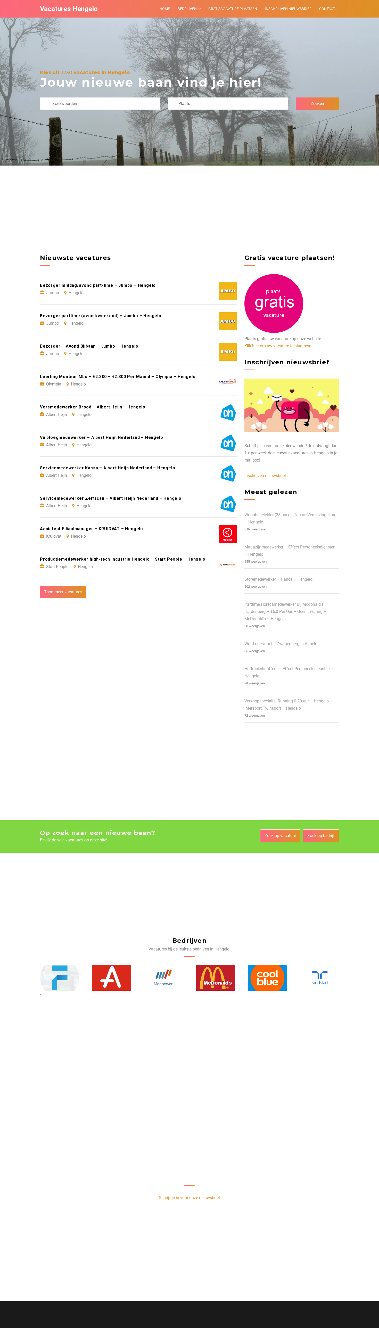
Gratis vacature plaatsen (232, 9)
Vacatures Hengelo (69, 8)
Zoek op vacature (280, 835)
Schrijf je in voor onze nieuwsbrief (189, 1197)
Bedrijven (187, 9)
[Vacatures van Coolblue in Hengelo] (215, 977)
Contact (327, 9)
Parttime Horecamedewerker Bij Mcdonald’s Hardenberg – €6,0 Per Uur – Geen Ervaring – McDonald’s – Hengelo (285, 611)
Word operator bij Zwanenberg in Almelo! (281, 643)
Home (165, 9)
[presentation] (40, 994)
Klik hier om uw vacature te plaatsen (277, 345)
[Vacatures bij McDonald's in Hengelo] (163, 977)
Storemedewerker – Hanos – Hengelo (278, 579)
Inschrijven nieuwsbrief (288, 9)
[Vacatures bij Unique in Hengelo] (319, 977)
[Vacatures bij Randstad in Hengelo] (267, 978)
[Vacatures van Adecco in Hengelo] (59, 977)
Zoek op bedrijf (321, 835)
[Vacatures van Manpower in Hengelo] (111, 977)
